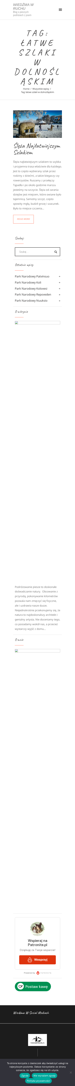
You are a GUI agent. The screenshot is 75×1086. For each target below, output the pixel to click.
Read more (23, 219)
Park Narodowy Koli (28, 282)
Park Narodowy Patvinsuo (32, 276)
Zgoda (24, 1075)
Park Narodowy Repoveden (33, 294)
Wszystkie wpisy (40, 88)
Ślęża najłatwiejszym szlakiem (36, 149)
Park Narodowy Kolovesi (31, 288)
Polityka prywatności (38, 1080)
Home (26, 88)
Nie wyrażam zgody (44, 1075)
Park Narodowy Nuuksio (31, 300)
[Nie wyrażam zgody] (70, 1072)
